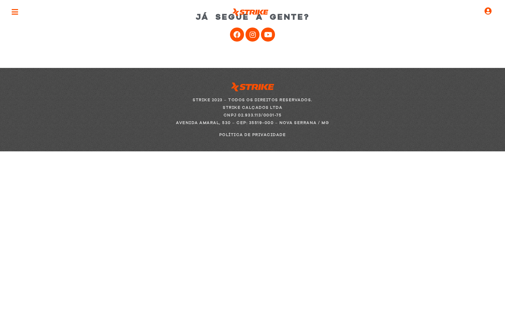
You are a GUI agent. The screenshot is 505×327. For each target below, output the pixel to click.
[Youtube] (268, 35)
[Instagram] (252, 35)
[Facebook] (237, 35)
